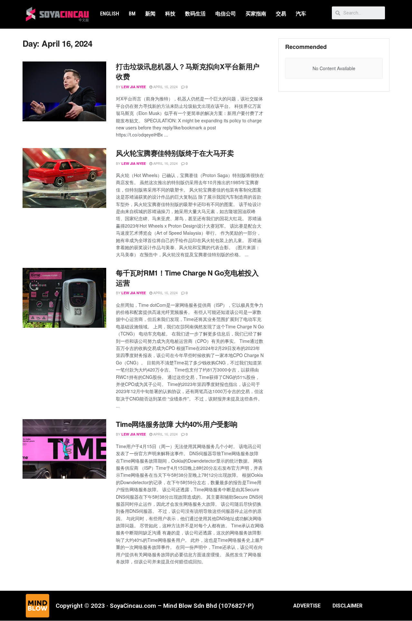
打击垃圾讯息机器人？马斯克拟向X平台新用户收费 (187, 71)
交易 (281, 14)
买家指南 (256, 14)
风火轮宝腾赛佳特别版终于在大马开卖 (175, 153)
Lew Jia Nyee (133, 86)
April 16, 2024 (165, 86)
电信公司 (225, 14)
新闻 (150, 14)
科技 (170, 14)
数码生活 (195, 14)
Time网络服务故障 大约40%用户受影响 (177, 424)
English (109, 14)
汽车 (301, 14)
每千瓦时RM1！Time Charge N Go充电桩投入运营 (187, 278)
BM (132, 14)
